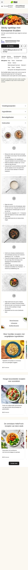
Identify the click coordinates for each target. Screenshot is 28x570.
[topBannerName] (14, 11)
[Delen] (25, 45)
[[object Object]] (21, 45)
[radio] (1, 37)
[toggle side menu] (2, 2)
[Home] (2, 6)
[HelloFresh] (14, 2)
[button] (14, 111)
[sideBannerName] (14, 93)
